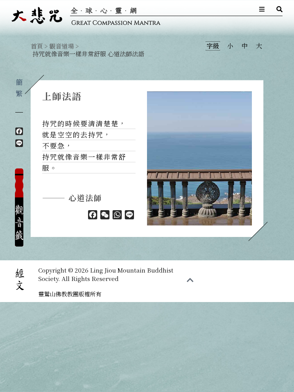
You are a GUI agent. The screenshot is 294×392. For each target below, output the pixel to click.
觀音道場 (61, 46)
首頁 (37, 46)
